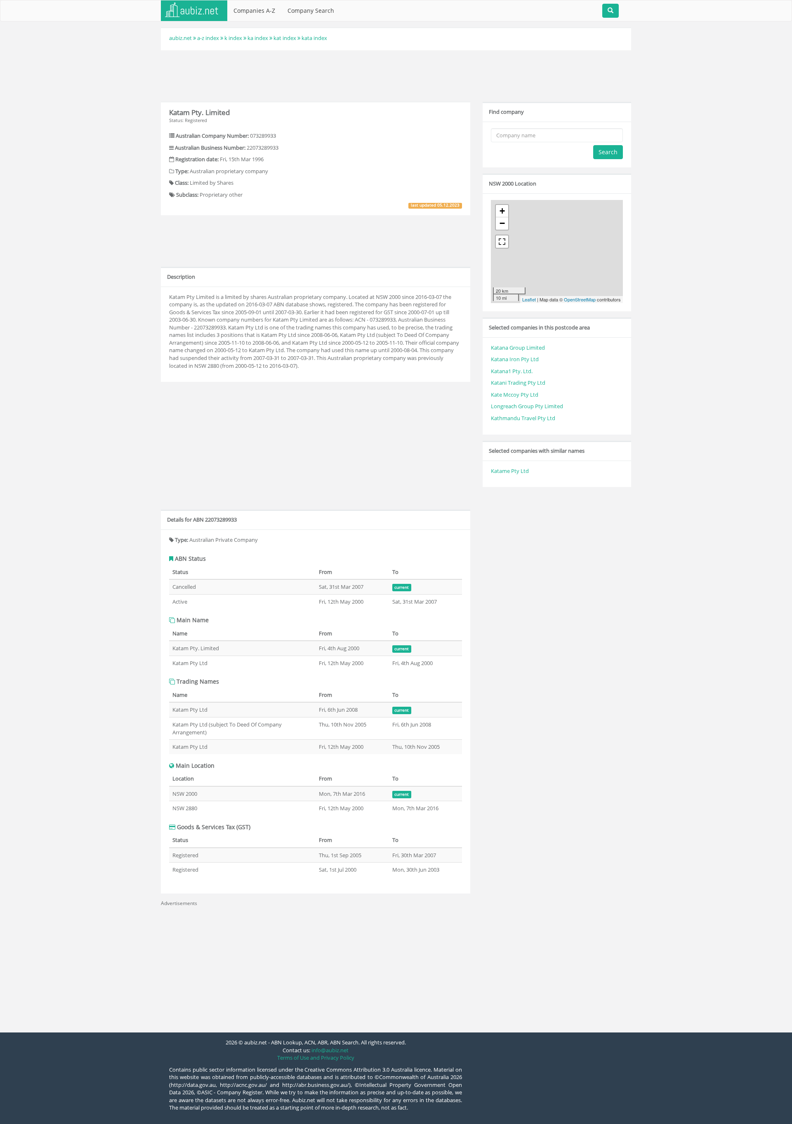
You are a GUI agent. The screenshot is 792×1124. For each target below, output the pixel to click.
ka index (258, 38)
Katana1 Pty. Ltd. (512, 371)
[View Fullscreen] (502, 241)
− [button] (502, 223)
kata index (314, 38)
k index (233, 38)
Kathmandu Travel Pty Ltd (523, 418)
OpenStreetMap (580, 299)
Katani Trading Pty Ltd (518, 382)
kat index (284, 38)
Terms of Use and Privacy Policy (315, 1057)
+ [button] (502, 211)
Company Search (311, 10)
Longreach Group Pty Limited (527, 406)
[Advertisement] (396, 75)
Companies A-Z (254, 10)
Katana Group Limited (518, 347)
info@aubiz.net (330, 1050)
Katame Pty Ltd (510, 471)
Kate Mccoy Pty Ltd (514, 394)
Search (608, 152)
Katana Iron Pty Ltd (515, 359)
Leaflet (529, 299)
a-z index (208, 38)
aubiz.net (180, 38)
